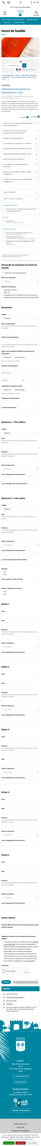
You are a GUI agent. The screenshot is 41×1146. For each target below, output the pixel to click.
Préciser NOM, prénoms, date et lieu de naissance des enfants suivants (20, 926)
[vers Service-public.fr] (26, 70)
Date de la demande (8, 278)
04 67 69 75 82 (11, 1001)
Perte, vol (7, 292)
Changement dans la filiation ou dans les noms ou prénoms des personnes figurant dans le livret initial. (21, 296)
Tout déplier (34, 118)
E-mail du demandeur (9, 407)
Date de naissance (8, 465)
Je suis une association (21, 7)
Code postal (4, 380)
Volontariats (6, 77)
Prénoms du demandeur (10, 337)
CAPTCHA (4, 965)
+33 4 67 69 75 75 (22, 1076)
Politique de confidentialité (20, 1131)
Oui (5, 572)
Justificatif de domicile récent (12, 386)
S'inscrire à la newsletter (20, 1110)
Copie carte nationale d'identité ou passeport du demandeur (17, 352)
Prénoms (5, 452)
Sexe (3, 611)
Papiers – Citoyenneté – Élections (26, 75)
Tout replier (23, 117)
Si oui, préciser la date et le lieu (12, 579)
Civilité (4, 315)
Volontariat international (15, 237)
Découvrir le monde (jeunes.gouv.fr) (19, 233)
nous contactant (29, 961)
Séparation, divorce (10, 290)
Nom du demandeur (8, 324)
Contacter (9, 1004)
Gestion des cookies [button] (20, 1124)
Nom (3, 438)
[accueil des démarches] (20, 61)
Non (5, 574)
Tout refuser (20, 1143)
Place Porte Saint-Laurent (15, 997)
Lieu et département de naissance (13, 474)
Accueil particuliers (8, 75)
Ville (23, 380)
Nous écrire (22, 1082)
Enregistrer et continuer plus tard (26, 982)
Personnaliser (32, 1143)
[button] (3, 2)
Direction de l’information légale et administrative (16, 255)
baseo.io (19, 256)
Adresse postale (6, 373)
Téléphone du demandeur (10, 398)
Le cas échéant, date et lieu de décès (14, 484)
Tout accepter (9, 1143)
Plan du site (20, 1127)
